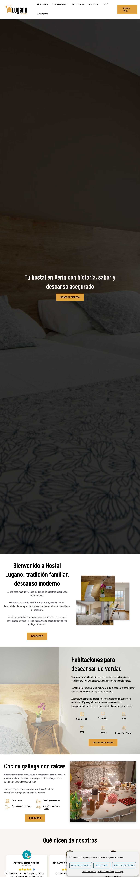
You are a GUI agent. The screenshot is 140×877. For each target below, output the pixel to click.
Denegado (102, 865)
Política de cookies (89, 872)
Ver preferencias (124, 865)
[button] (127, 9)
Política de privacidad (106, 872)
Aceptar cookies (81, 865)
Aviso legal (119, 872)
